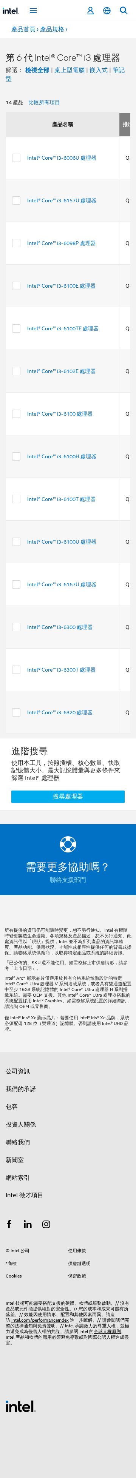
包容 (12, 1107)
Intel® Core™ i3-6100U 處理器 (61, 541)
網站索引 (18, 1178)
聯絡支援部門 (68, 880)
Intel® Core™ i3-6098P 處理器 (61, 243)
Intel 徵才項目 (24, 1195)
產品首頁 (23, 29)
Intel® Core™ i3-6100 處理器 (60, 413)
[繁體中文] (107, 10)
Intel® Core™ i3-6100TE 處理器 (63, 328)
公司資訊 (18, 1071)
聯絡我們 (18, 1142)
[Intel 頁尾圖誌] (21, 1406)
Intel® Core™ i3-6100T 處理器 (61, 499)
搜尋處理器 (68, 796)
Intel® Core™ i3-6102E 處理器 (61, 371)
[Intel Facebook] (9, 1225)
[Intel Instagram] (46, 1225)
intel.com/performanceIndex (40, 1320)
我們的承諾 (21, 1089)
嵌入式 (99, 70)
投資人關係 (21, 1124)
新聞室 (15, 1160)
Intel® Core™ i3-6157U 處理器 (61, 200)
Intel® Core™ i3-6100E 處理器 (61, 285)
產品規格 (52, 29)
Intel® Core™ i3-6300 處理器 (60, 627)
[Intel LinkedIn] (28, 1225)
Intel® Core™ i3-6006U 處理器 (61, 157)
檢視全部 (37, 70)
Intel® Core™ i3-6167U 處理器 (61, 584)
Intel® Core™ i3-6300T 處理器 (61, 669)
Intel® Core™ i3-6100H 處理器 (61, 456)
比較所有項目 (44, 102)
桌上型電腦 (69, 70)
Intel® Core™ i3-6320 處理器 (60, 712)
